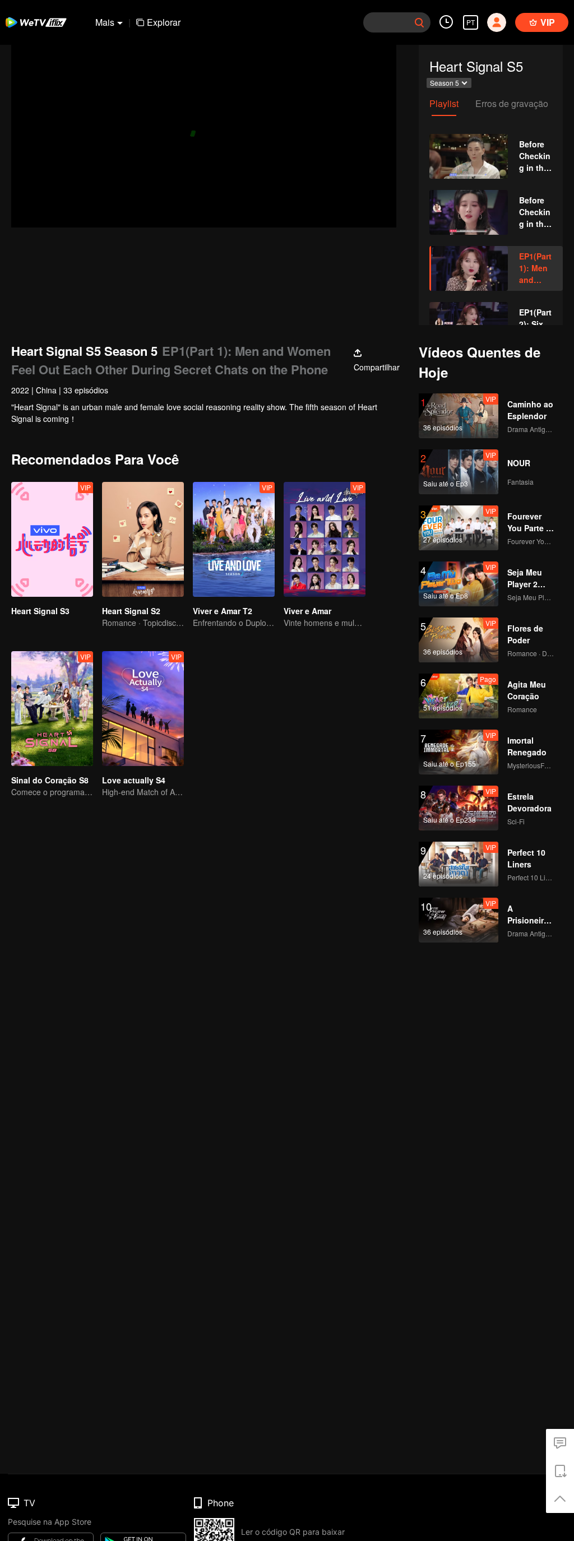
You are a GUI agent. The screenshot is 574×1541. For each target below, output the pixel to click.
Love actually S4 (133, 780)
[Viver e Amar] (324, 539)
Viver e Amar (307, 610)
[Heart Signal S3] (52, 539)
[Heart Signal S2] (143, 539)
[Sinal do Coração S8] (52, 708)
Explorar (163, 22)
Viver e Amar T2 (222, 610)
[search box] (419, 22)
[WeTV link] (36, 22)
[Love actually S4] (143, 708)
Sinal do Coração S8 (50, 780)
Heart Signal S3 (40, 610)
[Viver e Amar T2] (234, 539)
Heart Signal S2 (131, 610)
